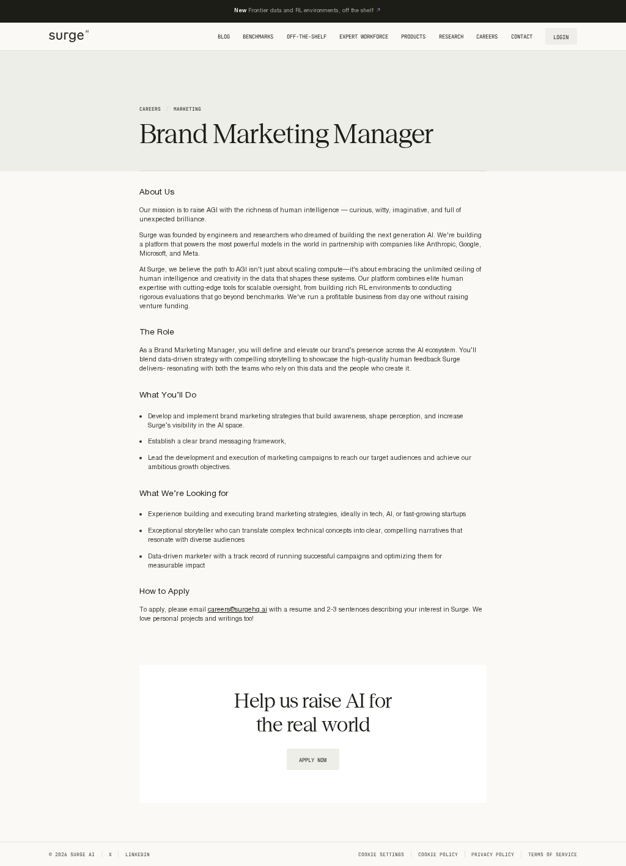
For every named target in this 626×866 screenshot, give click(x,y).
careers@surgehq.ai (237, 610)
